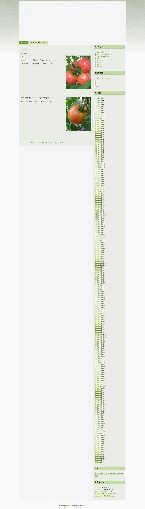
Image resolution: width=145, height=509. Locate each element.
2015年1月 (98, 380)
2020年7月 (98, 246)
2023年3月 (98, 181)
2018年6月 (98, 297)
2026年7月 (98, 100)
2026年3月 (98, 108)
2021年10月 (99, 216)
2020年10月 (99, 240)
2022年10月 (99, 192)
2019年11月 (99, 263)
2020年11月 (99, 238)
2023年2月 (98, 183)
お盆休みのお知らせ (102, 78)
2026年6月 (98, 102)
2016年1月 (98, 356)
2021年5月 (98, 226)
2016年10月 (99, 338)
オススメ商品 (99, 52)
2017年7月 (98, 320)
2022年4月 (98, 204)
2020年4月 (98, 252)
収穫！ (97, 86)
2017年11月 (99, 311)
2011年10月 (99, 458)
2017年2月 (98, 330)
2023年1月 (98, 185)
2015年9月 (98, 364)
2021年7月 (98, 222)
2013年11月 (99, 407)
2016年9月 (98, 340)
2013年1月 (98, 427)
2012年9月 (98, 435)
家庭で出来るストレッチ (103, 54)
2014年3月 (98, 399)
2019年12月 (99, 261)
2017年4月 (98, 326)
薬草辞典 (98, 66)
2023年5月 (98, 177)
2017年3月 (98, 328)
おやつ (97, 487)
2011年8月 (98, 462)
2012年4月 (98, 445)
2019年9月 (98, 267)
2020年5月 (98, 250)
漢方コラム (39, 142)
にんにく (98, 496)
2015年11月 (99, 360)
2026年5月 (98, 104)
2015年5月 (98, 372)
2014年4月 (98, 397)
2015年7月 (98, 368)
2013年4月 (98, 421)
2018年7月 (98, 295)
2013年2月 (98, 425)
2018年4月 (98, 301)
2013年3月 (98, 423)
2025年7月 (98, 125)
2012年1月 (98, 452)
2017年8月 (98, 317)
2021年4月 (98, 228)
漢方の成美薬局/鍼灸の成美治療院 (42, 4)
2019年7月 (98, 271)
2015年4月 (98, 374)
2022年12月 (99, 187)
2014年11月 (99, 385)
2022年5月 (98, 202)
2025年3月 (98, 133)
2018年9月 (98, 291)
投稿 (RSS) (67, 507)
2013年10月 (99, 409)
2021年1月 (98, 234)
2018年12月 (99, 285)
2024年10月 (99, 143)
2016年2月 (98, 354)
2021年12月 (99, 212)
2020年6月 (98, 248)
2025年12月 (99, 114)
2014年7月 (98, 393)
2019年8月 (98, 269)
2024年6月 (98, 151)
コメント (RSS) (77, 507)
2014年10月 (99, 387)
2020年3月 (98, 255)
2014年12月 (99, 382)
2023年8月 (98, 171)
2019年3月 (98, 279)
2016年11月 (99, 336)
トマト (23, 49)
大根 (96, 492)
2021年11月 (99, 214)
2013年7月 (98, 415)
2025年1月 (98, 137)
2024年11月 (99, 141)
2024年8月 (98, 147)
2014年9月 (98, 389)
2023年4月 (98, 179)
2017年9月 (98, 315)
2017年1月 (98, 332)
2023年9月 (98, 169)
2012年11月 (99, 431)
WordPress (69, 505)
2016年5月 (98, 348)
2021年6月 (98, 224)
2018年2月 (98, 305)
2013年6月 (98, 417)
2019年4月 (98, 277)
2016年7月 (98, 344)
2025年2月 (98, 135)
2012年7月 (98, 439)
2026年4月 (98, 106)
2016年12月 (99, 334)
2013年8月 (98, 413)
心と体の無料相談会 (102, 56)
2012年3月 (98, 448)
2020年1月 (98, 259)
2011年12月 (99, 454)
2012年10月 (99, 433)
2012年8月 (98, 437)
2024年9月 (98, 145)
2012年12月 (99, 429)
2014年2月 (98, 401)
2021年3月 (98, 230)
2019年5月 (98, 275)
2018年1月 (98, 307)
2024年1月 (98, 161)
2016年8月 (98, 342)
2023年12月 (99, 163)
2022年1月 (98, 210)
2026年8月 (98, 98)
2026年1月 (98, 112)
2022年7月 (98, 198)
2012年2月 (98, 450)
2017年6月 (98, 322)
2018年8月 (98, 293)
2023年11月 (99, 165)
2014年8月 (98, 391)
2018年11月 (99, 287)
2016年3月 (98, 352)
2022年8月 (98, 196)
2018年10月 (99, 289)
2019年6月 (98, 273)
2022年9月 (98, 194)
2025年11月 (99, 116)
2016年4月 (98, 350)
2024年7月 (98, 149)
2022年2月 (98, 208)
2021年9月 (98, 218)
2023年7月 (98, 173)
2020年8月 (98, 244)
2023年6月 (98, 175)
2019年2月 (98, 281)
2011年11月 (99, 456)
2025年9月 (98, 120)
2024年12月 (99, 139)
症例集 (97, 64)
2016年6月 (98, 346)
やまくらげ (99, 494)
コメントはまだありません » (54, 142)
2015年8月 (98, 366)
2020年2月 (98, 257)
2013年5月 (98, 419)
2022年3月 (98, 206)
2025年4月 (98, 131)
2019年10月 (99, 265)
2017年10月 (99, 313)
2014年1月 (98, 403)
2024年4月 (98, 155)
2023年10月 (99, 167)
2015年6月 (98, 370)
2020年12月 (99, 236)
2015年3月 (98, 376)
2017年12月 (99, 309)
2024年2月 (98, 159)
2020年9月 (98, 242)
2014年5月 (98, 395)
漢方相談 (98, 62)
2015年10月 (99, 362)
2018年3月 (98, 303)
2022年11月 (99, 190)
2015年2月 (98, 378)
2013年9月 (98, 411)
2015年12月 (99, 358)
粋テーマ (83, 505)
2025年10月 (99, 118)
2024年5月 (98, 153)
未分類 (31, 142)
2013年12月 (99, 405)
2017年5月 (98, 324)
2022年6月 (98, 200)
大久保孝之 (104, 492)
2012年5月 (98, 443)
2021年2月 (98, 232)
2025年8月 (98, 122)
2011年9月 (98, 460)
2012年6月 (98, 441)
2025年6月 (98, 127)
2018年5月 (98, 299)
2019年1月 (98, 283)
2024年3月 (98, 157)
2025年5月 (98, 129)
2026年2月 (98, 110)
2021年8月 (98, 220)
